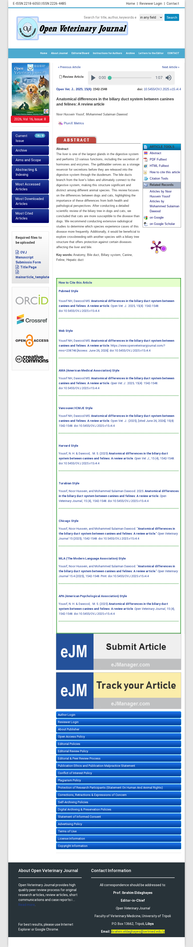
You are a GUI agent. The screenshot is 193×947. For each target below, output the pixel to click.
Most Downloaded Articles (30, 201)
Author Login (66, 714)
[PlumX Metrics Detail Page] (157, 246)
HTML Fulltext (159, 166)
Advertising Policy (70, 824)
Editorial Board (80, 53)
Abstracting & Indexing (26, 172)
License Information (71, 838)
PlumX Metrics (74, 123)
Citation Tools (159, 178)
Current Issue (30, 138)
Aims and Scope (28, 160)
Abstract (155, 153)
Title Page (28, 267)
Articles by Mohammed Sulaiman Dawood (164, 206)
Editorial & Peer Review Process (79, 758)
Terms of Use (67, 831)
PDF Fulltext (158, 159)
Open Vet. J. (65, 89)
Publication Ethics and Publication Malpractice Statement (96, 765)
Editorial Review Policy (73, 751)
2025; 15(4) (83, 89)
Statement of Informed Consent (79, 816)
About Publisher (68, 729)
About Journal (59, 53)
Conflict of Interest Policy (75, 773)
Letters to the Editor (151, 53)
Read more (26, 905)
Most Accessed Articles (28, 186)
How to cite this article (165, 172)
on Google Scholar (162, 224)
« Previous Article (69, 67)
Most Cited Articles (24, 215)
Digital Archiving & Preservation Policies (84, 809)
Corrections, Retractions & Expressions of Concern (92, 795)
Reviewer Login (152, 3)
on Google (157, 217)
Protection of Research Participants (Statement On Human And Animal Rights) (110, 787)
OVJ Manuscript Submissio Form (28, 257)
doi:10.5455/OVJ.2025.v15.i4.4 (79, 311)
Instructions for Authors (107, 53)
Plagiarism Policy (69, 780)
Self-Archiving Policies (73, 802)
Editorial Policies (69, 744)
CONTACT (173, 53)
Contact (173, 3)
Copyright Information (73, 846)
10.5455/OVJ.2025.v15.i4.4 (162, 89)
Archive (130, 53)
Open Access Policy (71, 736)
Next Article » (170, 67)
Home (132, 3)
